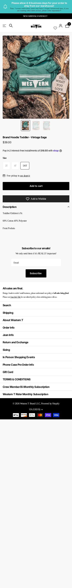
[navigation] (25, 125)
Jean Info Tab (15, 297)
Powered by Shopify (50, 403)
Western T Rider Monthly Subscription (25, 394)
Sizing (6, 349)
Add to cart (36, 185)
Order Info (9, 327)
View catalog (5, 25)
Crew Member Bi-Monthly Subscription (26, 386)
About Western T (13, 320)
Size (4, 158)
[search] (11, 25)
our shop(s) (25, 175)
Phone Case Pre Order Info (18, 364)
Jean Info (8, 335)
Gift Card (8, 372)
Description (9, 207)
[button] (64, 77)
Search (7, 305)
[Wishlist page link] (55, 25)
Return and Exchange (15, 342)
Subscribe (36, 273)
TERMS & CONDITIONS (16, 379)
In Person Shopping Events (19, 357)
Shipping (8, 312)
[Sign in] (60, 26)
